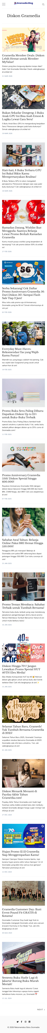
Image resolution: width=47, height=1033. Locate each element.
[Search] (43, 4)
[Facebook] (21, 1021)
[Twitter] (17, 1021)
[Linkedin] (29, 1021)
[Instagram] (25, 1021)
